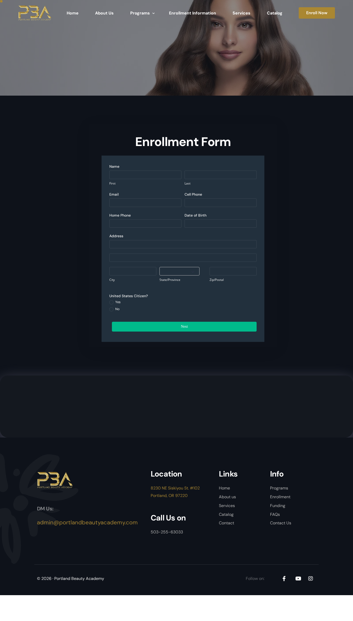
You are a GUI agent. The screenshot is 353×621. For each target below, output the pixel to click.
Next (184, 326)
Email (114, 194)
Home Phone (120, 215)
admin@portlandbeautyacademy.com (87, 522)
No (117, 309)
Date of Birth (195, 215)
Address (116, 236)
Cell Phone (193, 194)
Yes (117, 302)
